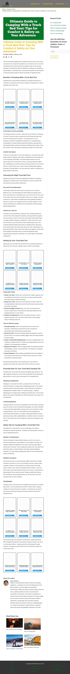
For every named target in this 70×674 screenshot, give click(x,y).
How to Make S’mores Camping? (14, 629)
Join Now (54, 57)
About (12, 665)
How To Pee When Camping (58, 25)
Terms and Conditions (58, 666)
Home (12, 663)
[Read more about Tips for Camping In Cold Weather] (14, 640)
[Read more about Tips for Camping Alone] (32, 624)
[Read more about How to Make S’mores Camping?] (14, 623)
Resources (12, 671)
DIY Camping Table (55, 22)
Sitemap (12, 669)
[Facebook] (3, 57)
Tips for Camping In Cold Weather (14, 648)
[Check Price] (9, 107)
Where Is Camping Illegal (57, 30)
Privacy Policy (58, 664)
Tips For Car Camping (56, 33)
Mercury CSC (18, 54)
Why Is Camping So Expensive (31, 647)
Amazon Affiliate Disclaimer (58, 670)
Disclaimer (58, 668)
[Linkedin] (11, 57)
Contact (12, 667)
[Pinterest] (6, 57)
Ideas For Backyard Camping (58, 28)
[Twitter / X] (8, 57)
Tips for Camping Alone (29, 631)
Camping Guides (47, 4)
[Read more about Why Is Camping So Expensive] (32, 640)
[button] (67, 4)
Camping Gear (35, 4)
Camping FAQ (60, 4)
